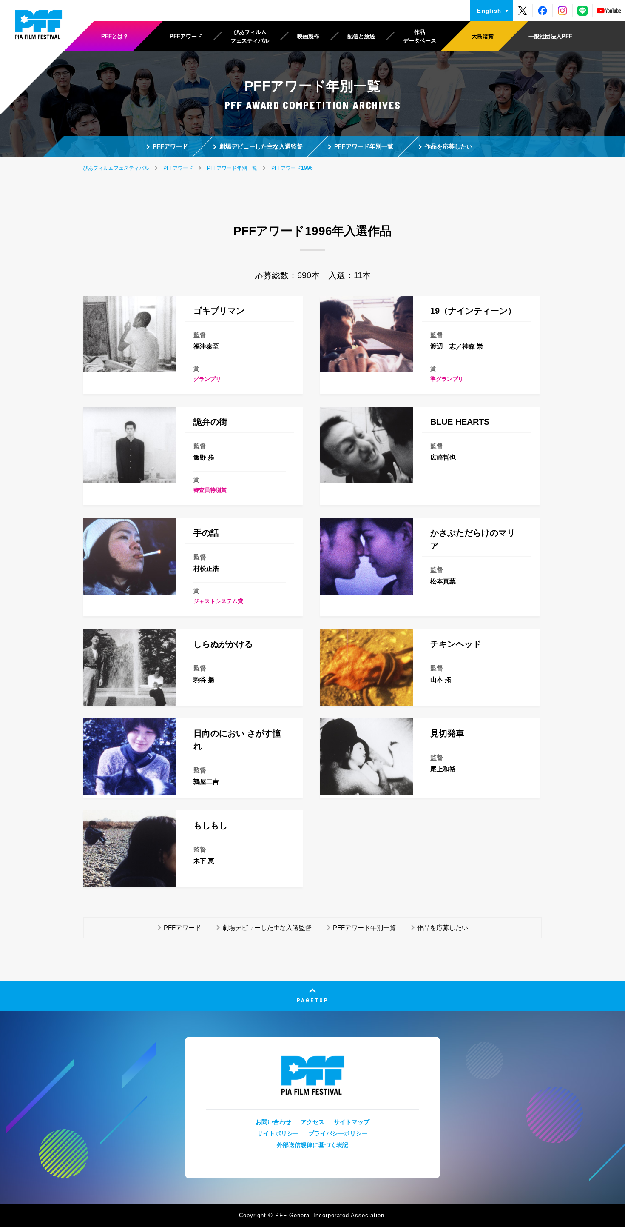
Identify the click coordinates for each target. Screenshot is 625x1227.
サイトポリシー (278, 1133)
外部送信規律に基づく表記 (312, 1144)
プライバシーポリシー (338, 1133)
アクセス (312, 1121)
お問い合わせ (273, 1121)
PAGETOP (313, 1000)
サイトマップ (351, 1121)
